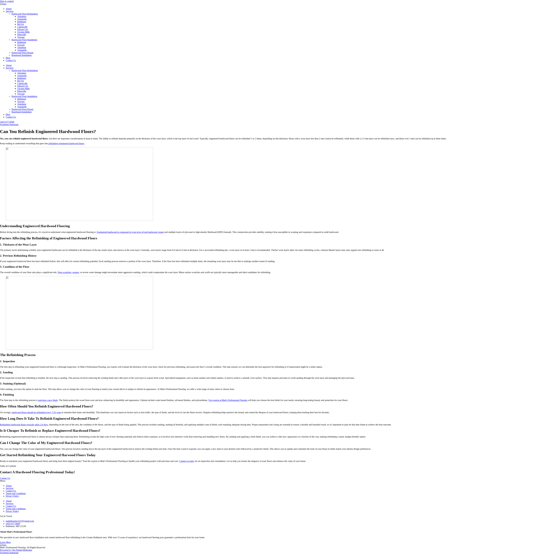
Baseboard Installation (22, 55)
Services (9, 11)
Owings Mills (23, 32)
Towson (21, 37)
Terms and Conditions (16, 493)
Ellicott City (22, 29)
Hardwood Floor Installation (24, 40)
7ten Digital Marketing (22, 550)
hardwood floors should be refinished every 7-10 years (36, 412)
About (9, 8)
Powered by (6, 550)
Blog (8, 58)
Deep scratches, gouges (68, 272)
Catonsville (22, 27)
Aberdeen (21, 16)
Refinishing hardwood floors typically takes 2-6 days (24, 424)
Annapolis (22, 19)
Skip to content (7, 1)
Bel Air (20, 24)
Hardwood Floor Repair (22, 52)
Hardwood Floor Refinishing (25, 14)
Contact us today (186, 461)
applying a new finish (48, 400)
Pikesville (21, 34)
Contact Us (11, 60)
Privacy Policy (12, 496)
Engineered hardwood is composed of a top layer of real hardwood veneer (130, 232)
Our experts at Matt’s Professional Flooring (227, 400)
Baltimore (21, 21)
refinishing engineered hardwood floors (66, 143)
